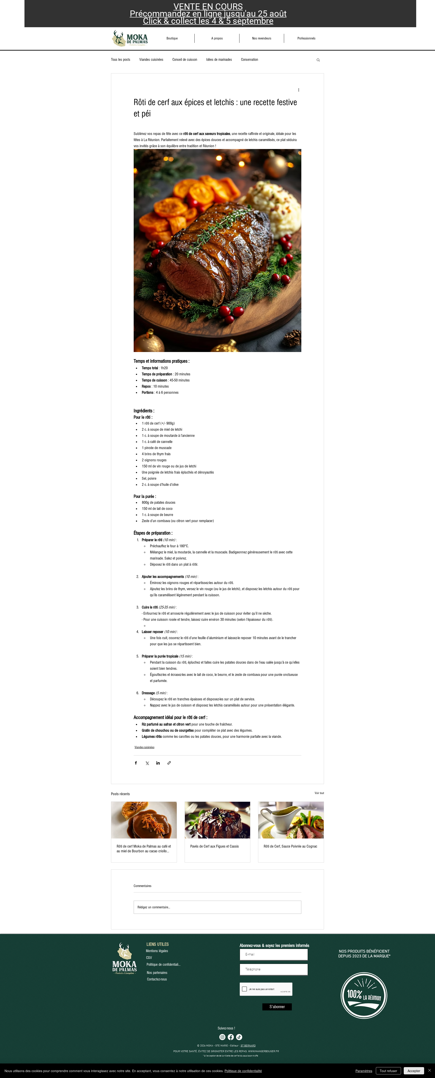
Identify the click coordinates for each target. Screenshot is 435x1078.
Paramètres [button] (363, 1070)
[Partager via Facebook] (136, 763)
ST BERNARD (248, 1045)
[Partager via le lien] (169, 763)
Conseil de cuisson (184, 59)
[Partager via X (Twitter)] (147, 763)
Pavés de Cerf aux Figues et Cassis (214, 846)
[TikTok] (239, 1037)
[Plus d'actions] (298, 90)
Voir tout (319, 793)
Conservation (249, 59)
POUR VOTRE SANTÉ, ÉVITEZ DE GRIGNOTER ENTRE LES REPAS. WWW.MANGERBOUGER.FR (226, 1051)
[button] (217, 38)
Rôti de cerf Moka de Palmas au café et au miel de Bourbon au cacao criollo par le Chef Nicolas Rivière (144, 848)
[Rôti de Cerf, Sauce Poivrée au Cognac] (291, 820)
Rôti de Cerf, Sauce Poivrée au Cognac (290, 846)
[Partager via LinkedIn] (158, 763)
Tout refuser (388, 1070)
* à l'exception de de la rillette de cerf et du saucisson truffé (230, 1055)
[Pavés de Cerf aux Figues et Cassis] (217, 820)
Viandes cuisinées (151, 59)
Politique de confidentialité (243, 1070)
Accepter (414, 1070)
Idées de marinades (219, 59)
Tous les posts (120, 59)
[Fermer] (429, 1070)
